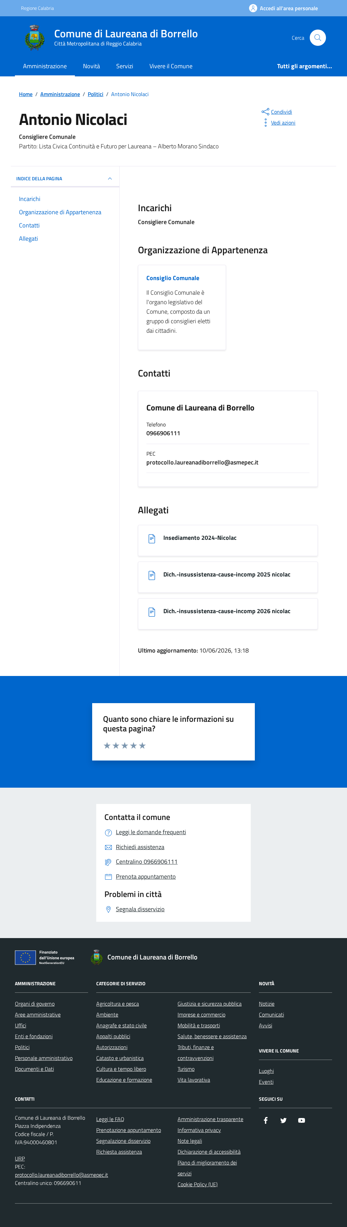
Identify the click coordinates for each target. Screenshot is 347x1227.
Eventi (266, 1082)
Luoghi (266, 1071)
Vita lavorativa (194, 1080)
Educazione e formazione (124, 1080)
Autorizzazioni (111, 1047)
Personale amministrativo (44, 1058)
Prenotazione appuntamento (128, 1130)
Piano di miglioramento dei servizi (207, 1167)
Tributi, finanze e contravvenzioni (196, 1052)
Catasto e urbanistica (120, 1058)
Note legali (190, 1141)
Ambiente (107, 1014)
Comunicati (271, 1014)
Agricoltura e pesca (117, 1004)
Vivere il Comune (170, 66)
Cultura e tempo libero (121, 1069)
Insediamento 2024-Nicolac (200, 537)
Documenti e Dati (34, 1069)
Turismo (186, 1069)
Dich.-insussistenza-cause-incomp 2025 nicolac (226, 574)
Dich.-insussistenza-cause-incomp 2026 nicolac (226, 611)
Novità (91, 66)
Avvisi (265, 1025)
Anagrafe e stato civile (121, 1025)
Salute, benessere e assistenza (212, 1036)
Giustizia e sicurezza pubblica (210, 1004)
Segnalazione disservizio (123, 1141)
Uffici (20, 1025)
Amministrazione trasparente (210, 1119)
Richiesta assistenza (119, 1152)
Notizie (266, 1004)
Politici (22, 1047)
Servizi (124, 66)
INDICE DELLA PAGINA (39, 178)
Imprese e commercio (201, 1014)
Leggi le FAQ (110, 1119)
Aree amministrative (38, 1014)
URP (20, 1158)
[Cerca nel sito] (318, 38)
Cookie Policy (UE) (198, 1184)
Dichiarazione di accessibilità (209, 1152)
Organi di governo (35, 1004)
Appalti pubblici (113, 1036)
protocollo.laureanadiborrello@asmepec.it (61, 1175)
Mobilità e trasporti (199, 1025)
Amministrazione (45, 66)
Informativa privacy (199, 1130)
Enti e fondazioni (34, 1036)
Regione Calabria (37, 8)
